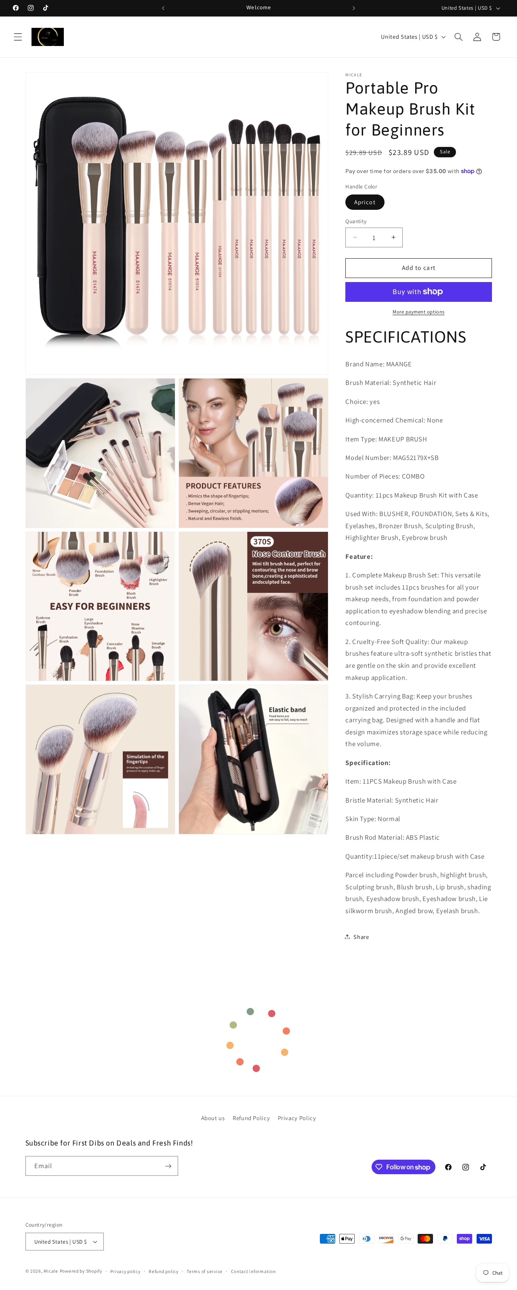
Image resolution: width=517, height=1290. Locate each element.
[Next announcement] (354, 8)
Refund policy (164, 1271)
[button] (17, 36)
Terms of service (205, 1271)
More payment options (419, 311)
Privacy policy (125, 1271)
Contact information (253, 1271)
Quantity (355, 220)
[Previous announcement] (163, 8)
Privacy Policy (297, 1118)
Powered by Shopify (81, 1271)
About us (213, 1118)
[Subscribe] (168, 1166)
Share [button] (361, 936)
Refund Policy (251, 1118)
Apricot (364, 201)
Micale (51, 1271)
